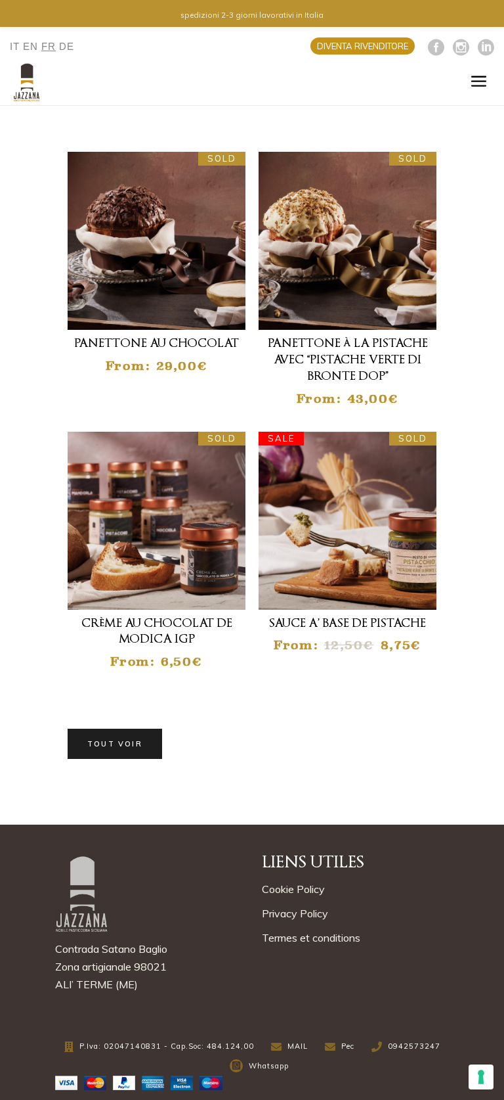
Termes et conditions (311, 937)
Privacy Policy (295, 913)
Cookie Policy (293, 889)
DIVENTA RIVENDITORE (362, 46)
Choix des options (165, 308)
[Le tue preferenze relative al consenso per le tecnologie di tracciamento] (481, 1077)
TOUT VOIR (114, 743)
